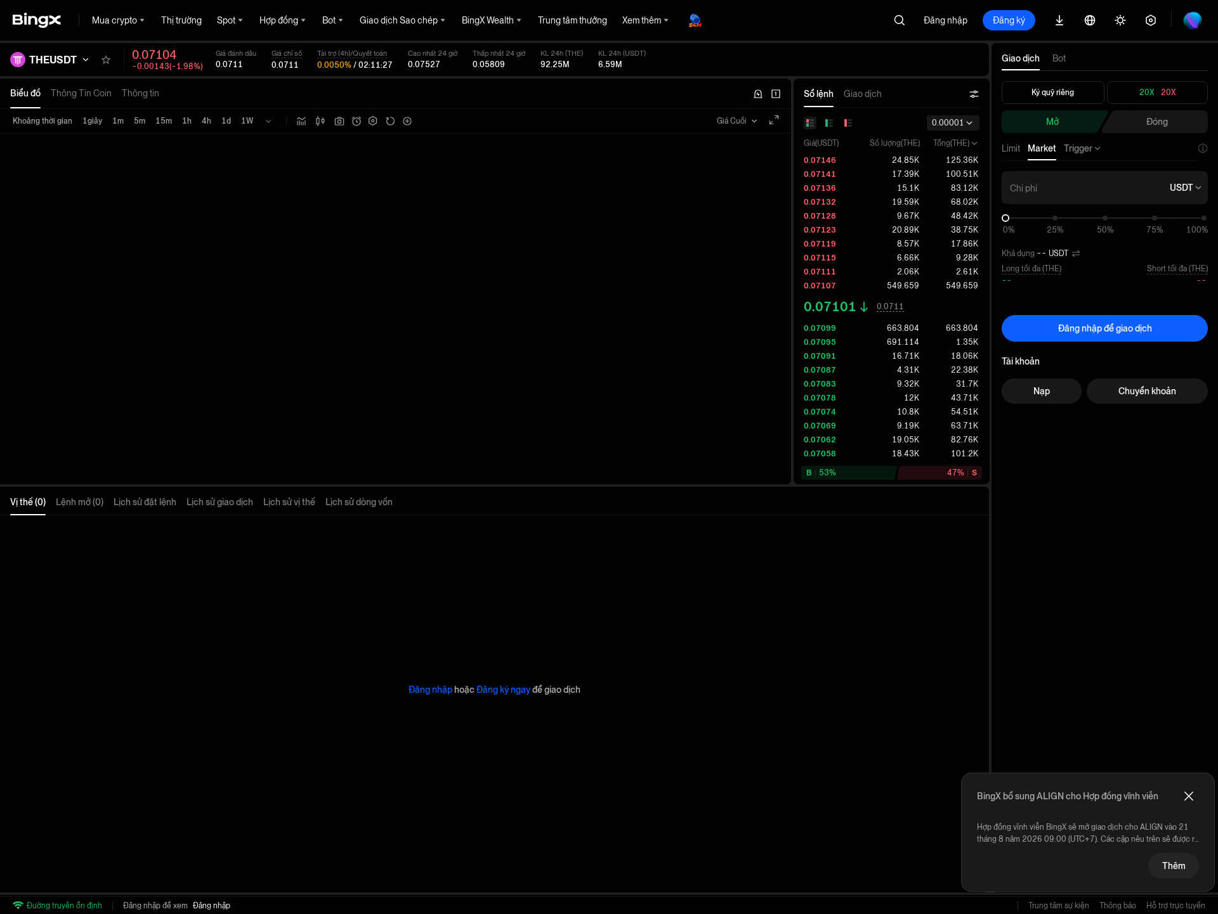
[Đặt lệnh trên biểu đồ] (356, 121)
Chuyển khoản (1147, 391)
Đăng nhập (945, 20)
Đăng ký (1009, 20)
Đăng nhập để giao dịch (1105, 328)
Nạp (1041, 391)
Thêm (1174, 866)
